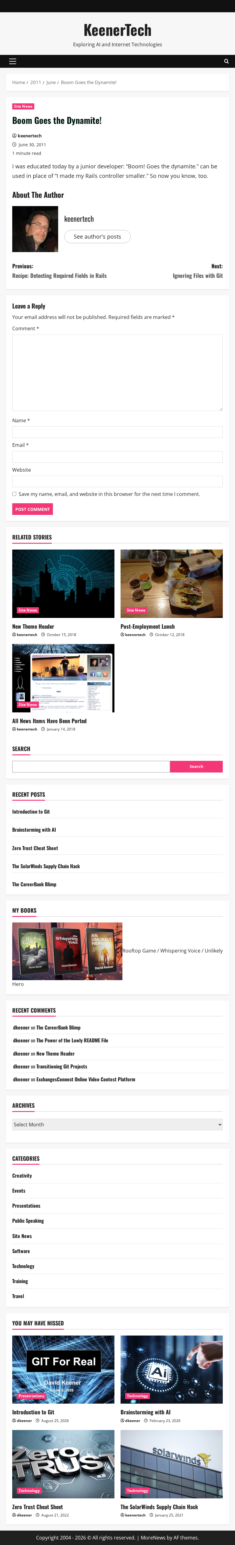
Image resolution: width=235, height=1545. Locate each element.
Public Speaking (28, 1220)
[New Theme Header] (63, 584)
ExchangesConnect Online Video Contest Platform (85, 1079)
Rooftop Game (139, 950)
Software (21, 1251)
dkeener (21, 1027)
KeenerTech (117, 29)
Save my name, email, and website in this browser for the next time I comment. (109, 494)
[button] (12, 61)
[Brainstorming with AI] (172, 1370)
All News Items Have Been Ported (49, 721)
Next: (198, 270)
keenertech (30, 136)
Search (21, 749)
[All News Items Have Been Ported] (63, 678)
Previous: (59, 270)
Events (18, 1190)
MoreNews (153, 1537)
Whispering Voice (180, 950)
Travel (18, 1296)
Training (20, 1281)
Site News (23, 106)
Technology (23, 1266)
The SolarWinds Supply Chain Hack (46, 866)
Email (20, 445)
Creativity (22, 1175)
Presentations (26, 1205)
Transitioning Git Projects (61, 1066)
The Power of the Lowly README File (72, 1040)
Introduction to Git (31, 811)
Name (21, 420)
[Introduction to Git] (63, 1370)
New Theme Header (33, 626)
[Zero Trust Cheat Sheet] (63, 1464)
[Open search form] (226, 61)
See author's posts (97, 236)
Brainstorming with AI (34, 829)
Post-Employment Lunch (148, 626)
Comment (25, 328)
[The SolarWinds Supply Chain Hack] (172, 1464)
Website (21, 469)
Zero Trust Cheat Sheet (35, 848)
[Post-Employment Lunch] (172, 584)
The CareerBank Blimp (34, 884)
